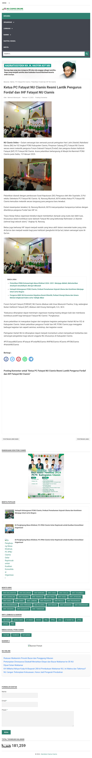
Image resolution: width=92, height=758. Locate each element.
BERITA (6, 47)
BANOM (6, 35)
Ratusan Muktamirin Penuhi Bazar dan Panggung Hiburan (28, 658)
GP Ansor (29, 620)
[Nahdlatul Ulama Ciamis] (13, 9)
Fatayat (38, 620)
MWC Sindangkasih (81, 605)
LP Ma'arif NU (69, 620)
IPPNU (53, 620)
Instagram (26, 635)
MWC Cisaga (62, 597)
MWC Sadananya (65, 605)
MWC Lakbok (19, 601)
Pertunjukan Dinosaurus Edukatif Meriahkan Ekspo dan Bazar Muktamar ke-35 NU (39, 662)
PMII (12, 624)
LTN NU (5, 624)
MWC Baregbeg (39, 593)
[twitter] (12, 359)
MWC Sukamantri (23, 609)
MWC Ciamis (52, 593)
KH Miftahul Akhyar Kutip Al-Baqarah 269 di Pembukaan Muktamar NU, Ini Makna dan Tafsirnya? (45, 669)
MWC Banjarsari (25, 593)
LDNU (59, 620)
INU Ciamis (6, 620)
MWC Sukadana (8, 609)
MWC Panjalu (59, 601)
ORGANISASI (8, 22)
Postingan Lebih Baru (10, 439)
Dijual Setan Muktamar (13, 665)
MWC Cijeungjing (9, 597)
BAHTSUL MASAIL (10, 41)
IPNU (46, 620)
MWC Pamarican (45, 601)
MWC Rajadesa (39, 605)
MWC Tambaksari (38, 609)
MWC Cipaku (51, 597)
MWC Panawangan (73, 601)
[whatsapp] (24, 359)
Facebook (15, 635)
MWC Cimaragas (37, 597)
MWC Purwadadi (25, 605)
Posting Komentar (41, 97)
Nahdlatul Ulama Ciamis (49, 754)
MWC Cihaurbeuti (78, 593)
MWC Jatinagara (75, 597)
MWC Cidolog (64, 593)
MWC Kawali (7, 601)
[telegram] (31, 359)
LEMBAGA (7, 28)
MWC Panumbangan (10, 605)
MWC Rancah (52, 605)
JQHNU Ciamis (18, 620)
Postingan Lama (83, 439)
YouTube (6, 635)
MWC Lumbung (32, 601)
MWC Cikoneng (24, 597)
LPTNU (79, 620)
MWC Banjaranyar (9, 593)
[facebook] (6, 359)
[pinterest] (18, 359)
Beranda (7, 16)
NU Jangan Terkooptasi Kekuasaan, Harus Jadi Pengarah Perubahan (33, 672)
